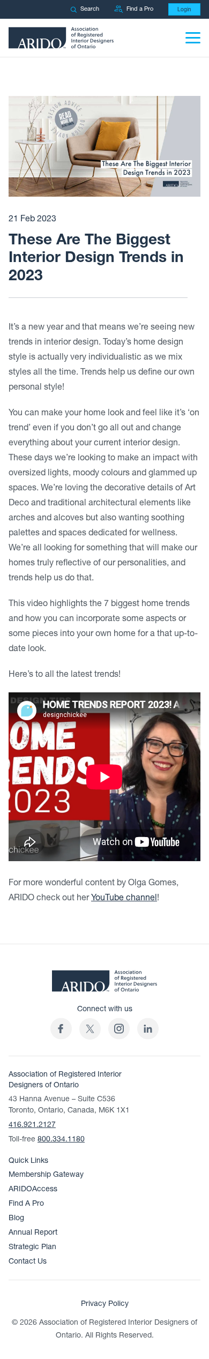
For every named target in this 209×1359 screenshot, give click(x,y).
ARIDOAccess (33, 1188)
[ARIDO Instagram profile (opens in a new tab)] (119, 1029)
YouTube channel (124, 897)
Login (184, 9)
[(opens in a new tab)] (90, 1029)
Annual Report (33, 1232)
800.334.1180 (61, 1139)
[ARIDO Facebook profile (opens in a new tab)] (61, 1029)
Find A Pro (26, 1203)
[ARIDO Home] (104, 984)
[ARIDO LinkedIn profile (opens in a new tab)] (148, 1029)
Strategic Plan (32, 1246)
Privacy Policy (105, 1303)
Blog (16, 1217)
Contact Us (28, 1261)
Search (89, 8)
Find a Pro (139, 8)
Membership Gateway (46, 1174)
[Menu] (192, 37)
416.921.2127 (32, 1124)
